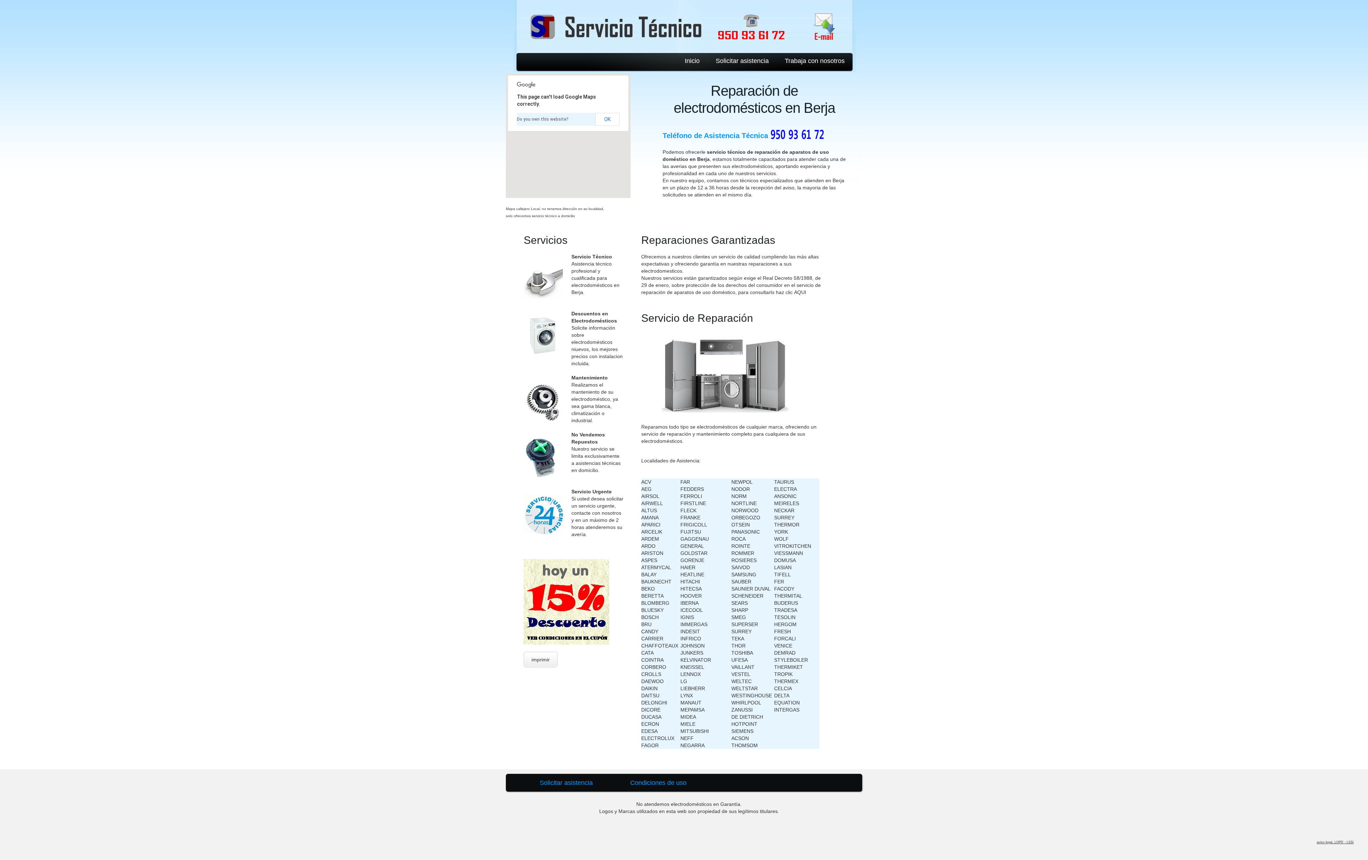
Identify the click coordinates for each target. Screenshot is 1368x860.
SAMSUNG (743, 574)
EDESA (649, 731)
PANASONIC (745, 532)
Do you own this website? (543, 119)
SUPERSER (744, 624)
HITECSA (691, 589)
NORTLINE (744, 503)
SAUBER (741, 581)
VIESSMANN (788, 553)
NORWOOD (744, 510)
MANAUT (690, 703)
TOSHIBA (742, 653)
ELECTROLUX (657, 738)
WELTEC (741, 681)
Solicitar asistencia (742, 60)
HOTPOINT (744, 724)
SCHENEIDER (747, 596)
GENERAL (692, 546)
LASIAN (783, 567)
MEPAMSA (692, 710)
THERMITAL (788, 596)
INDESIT (690, 631)
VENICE (783, 646)
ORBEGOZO (745, 517)
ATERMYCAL (656, 567)
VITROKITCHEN (792, 546)
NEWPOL (742, 482)
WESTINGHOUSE (751, 695)
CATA (647, 653)
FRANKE (690, 517)
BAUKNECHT (656, 581)
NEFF (687, 738)
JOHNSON (692, 646)
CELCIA (783, 688)
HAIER (687, 567)
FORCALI (785, 638)
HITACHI (690, 581)
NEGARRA (692, 745)
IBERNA (689, 603)
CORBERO (653, 667)
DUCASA (651, 717)
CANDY (649, 631)
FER (779, 581)
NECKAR (784, 510)
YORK (781, 532)
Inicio (692, 60)
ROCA (738, 539)
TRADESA (785, 610)
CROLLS (651, 674)
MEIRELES (786, 503)
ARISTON (652, 553)
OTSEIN (740, 525)
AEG (646, 489)
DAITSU (650, 695)
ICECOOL (691, 610)
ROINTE (740, 546)
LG (683, 681)
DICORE (650, 710)
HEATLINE (692, 574)
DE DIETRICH (747, 717)
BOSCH (650, 617)
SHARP (739, 610)
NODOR (740, 489)
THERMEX (786, 681)
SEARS (739, 603)
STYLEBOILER (791, 660)
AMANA (650, 517)
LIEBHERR (692, 688)
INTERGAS (786, 710)
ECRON (650, 724)
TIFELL (782, 574)
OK (607, 119)
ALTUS (649, 510)
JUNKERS (691, 653)
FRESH (782, 631)
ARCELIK (651, 532)
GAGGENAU (694, 539)
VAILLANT (743, 667)
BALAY (649, 574)
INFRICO (690, 638)
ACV (646, 482)
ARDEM (650, 539)
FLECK (688, 510)
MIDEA (688, 717)
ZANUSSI (742, 710)
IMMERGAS (694, 624)
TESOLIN (785, 617)
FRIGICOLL (693, 525)
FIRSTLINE (693, 503)
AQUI (800, 292)
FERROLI (691, 496)
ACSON (740, 738)
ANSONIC (785, 496)
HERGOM (785, 624)
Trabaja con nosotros (815, 60)
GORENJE (692, 560)
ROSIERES (744, 560)
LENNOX (690, 674)
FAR (685, 482)
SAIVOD (740, 567)
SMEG (738, 617)
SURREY (741, 631)
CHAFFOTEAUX (659, 646)
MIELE (687, 724)
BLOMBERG (655, 603)
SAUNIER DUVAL (751, 589)
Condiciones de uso (658, 782)
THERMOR (786, 525)
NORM (739, 496)
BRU (646, 624)
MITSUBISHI (694, 731)
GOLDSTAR (694, 553)
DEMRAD (785, 653)
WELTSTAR (744, 688)
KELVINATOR (695, 660)
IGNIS (687, 617)
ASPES (649, 560)
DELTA (781, 695)
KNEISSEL (692, 667)
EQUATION (787, 703)
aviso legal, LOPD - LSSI (1335, 842)
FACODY (784, 589)
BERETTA (652, 596)
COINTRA (652, 660)
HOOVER (691, 596)
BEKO (648, 589)
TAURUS (784, 482)
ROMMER (742, 553)
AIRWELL (652, 503)
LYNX (686, 695)
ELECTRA (785, 489)
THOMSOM (744, 745)
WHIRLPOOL (746, 703)
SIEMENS (742, 731)
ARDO (648, 546)
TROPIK (783, 674)
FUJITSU (690, 532)
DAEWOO (652, 681)
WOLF (781, 539)
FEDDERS (692, 489)
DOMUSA (785, 560)
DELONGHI (654, 703)
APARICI (650, 525)
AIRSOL (650, 496)
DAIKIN (649, 688)
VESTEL (740, 674)
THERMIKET (788, 667)
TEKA (737, 638)
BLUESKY (652, 610)
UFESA (739, 660)
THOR (738, 646)
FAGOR (650, 745)
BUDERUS (786, 603)
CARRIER (652, 638)
